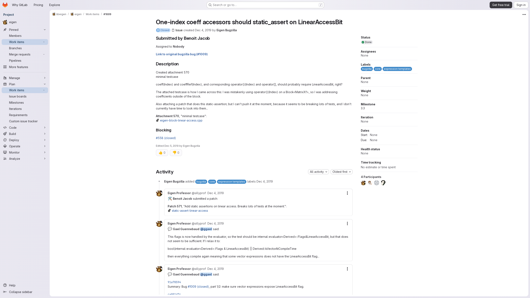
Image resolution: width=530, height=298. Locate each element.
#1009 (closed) (198, 286)
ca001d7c (174, 294)
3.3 (363, 108)
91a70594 (174, 282)
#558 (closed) (166, 138)
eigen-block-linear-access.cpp (181, 120)
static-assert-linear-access (190, 210)
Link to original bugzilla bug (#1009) (182, 54)
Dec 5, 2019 (171, 145)
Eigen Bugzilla (227, 30)
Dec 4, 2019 (203, 30)
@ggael (206, 229)
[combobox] (318, 171)
